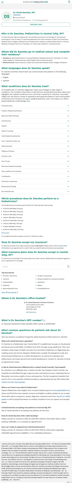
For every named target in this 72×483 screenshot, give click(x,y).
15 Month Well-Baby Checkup (13, 212)
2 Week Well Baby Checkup (12, 226)
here (28, 101)
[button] (69, 2)
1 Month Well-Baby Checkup (12, 218)
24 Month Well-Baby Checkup (13, 221)
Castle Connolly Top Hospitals (13, 382)
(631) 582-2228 (36, 24)
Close (68, 482)
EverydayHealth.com (62, 390)
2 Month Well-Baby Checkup (12, 224)
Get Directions (31, 312)
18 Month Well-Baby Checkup (13, 215)
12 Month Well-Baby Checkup (13, 209)
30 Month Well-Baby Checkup (13, 229)
